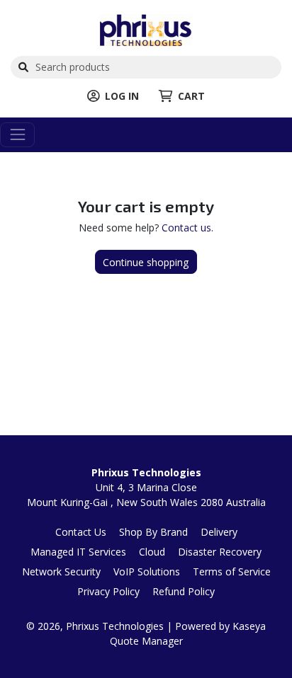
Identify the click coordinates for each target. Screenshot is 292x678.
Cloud (152, 551)
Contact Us (80, 532)
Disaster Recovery (220, 551)
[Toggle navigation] (17, 134)
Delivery (219, 532)
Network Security (61, 571)
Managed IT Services (78, 551)
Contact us (186, 227)
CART (191, 96)
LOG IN (122, 96)
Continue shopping (146, 262)
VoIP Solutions (146, 571)
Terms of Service (232, 571)
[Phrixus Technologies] (146, 28)
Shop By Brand (153, 532)
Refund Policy (183, 591)
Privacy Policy (108, 591)
